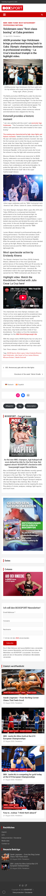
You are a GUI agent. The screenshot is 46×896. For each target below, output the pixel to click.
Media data (5, 841)
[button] (4, 892)
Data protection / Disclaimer (11, 838)
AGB (17, 638)
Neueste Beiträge (11, 849)
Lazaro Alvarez (33, 355)
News (5, 23)
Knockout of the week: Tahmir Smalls (27, 374)
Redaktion (17, 36)
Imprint (4, 832)
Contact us (5, 844)
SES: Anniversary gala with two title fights (19, 368)
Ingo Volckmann (8, 355)
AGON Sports (11, 353)
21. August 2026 (8, 780)
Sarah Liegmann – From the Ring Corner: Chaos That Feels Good (25, 856)
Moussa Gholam (8, 357)
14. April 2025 (7, 36)
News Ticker (13, 23)
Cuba (27, 353)
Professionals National (13, 25)
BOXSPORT (28, 890)
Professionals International (15, 808)
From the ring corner (12, 692)
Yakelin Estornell (20, 357)
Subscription (31, 406)
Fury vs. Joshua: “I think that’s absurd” (20, 813)
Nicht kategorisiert (27, 23)
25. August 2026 (8, 703)
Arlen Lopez (21, 353)
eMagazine (9, 406)
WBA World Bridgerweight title (26, 334)
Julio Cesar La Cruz (21, 355)
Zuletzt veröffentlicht (13, 666)
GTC (3, 835)
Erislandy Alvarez (35, 353)
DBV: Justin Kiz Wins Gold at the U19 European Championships (24, 865)
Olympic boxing (25, 731)
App (20, 406)
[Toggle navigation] (4, 14)
